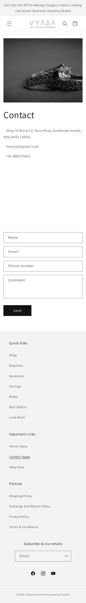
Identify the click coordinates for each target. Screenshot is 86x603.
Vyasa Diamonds (35, 594)
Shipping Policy (20, 496)
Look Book (17, 417)
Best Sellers (18, 407)
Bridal (13, 397)
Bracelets (16, 365)
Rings (13, 355)
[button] (9, 24)
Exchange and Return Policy (29, 506)
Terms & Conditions (23, 527)
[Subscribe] (66, 556)
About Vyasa (18, 446)
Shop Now (16, 467)
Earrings (15, 386)
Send (18, 310)
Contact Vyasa (19, 457)
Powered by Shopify (58, 594)
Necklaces (16, 376)
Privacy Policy (19, 516)
